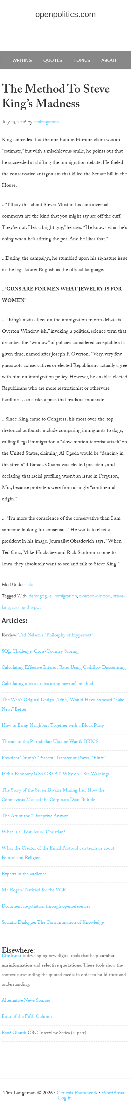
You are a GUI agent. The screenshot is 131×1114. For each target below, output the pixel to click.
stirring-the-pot (26, 606)
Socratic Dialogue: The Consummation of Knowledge (53, 923)
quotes (52, 59)
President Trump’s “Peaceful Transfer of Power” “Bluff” (54, 758)
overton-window (95, 595)
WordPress (112, 1093)
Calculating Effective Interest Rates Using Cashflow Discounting (64, 668)
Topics (81, 59)
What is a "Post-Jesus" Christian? (34, 833)
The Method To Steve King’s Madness (56, 98)
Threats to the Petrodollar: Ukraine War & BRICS (50, 742)
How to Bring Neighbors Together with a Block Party (53, 726)
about (109, 59)
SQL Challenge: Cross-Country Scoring (40, 652)
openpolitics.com (65, 14)
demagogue (40, 595)
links (30, 584)
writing (22, 59)
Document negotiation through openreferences (46, 907)
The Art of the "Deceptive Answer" (36, 816)
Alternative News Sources (26, 1001)
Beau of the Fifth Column (27, 1017)
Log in (65, 1098)
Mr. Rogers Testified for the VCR (34, 891)
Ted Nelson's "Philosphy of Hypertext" (55, 636)
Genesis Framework (77, 1093)
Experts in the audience (24, 874)
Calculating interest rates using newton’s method (47, 684)
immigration (65, 595)
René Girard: (14, 1033)
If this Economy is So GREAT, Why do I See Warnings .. (57, 775)
